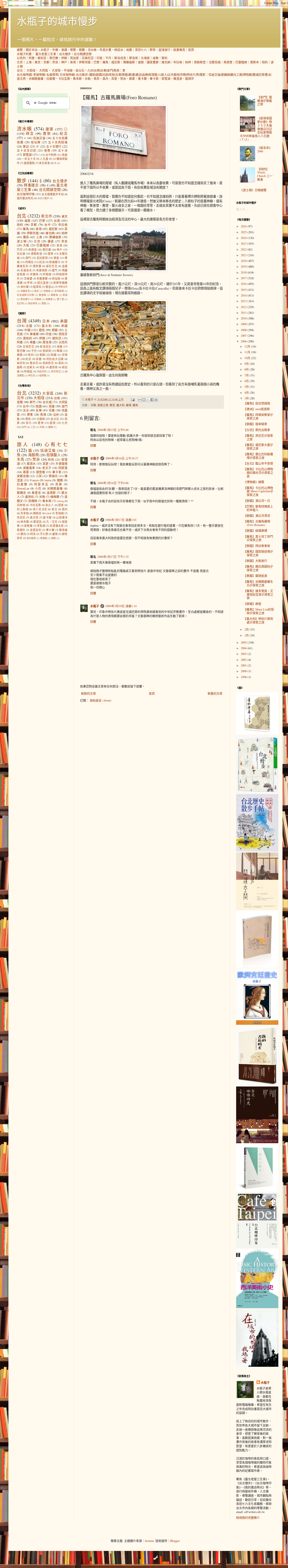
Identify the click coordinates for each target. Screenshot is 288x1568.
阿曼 (32, 58)
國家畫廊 (153, 62)
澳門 (28, 258)
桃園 (39, 406)
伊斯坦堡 (85, 62)
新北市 (46, 216)
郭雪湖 (165, 78)
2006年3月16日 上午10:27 (121, 458)
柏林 (188, 62)
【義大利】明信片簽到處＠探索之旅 (258, 620)
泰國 (42, 355)
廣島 (26, 237)
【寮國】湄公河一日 (257, 501)
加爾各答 (25, 290)
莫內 (105, 78)
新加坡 (56, 278)
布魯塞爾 (42, 278)
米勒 (88, 78)
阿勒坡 (47, 274)
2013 (244, 301)
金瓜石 (79, 70)
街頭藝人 (154, 74)
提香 (61, 505)
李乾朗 (41, 525)
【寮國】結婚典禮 (255, 530)
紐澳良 (37, 286)
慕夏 (132, 78)
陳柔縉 (63, 530)
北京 (20, 62)
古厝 (118, 74)
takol (48, 513)
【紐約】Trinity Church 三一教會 (265, 174)
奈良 (55, 62)
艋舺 (56, 414)
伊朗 (64, 58)
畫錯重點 (29, 163)
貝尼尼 (21, 517)
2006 (244, 341)
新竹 (33, 402)
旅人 (164, 74)
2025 (244, 232)
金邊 (65, 266)
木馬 (20, 459)
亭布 (30, 282)
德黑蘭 (37, 266)
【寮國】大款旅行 (255, 561)
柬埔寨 (34, 334)
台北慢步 (65, 54)
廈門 (55, 270)
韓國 (59, 351)
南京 (36, 290)
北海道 (145, 58)
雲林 (51, 253)
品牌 (145, 74)
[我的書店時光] (257, 1084)
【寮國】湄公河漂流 (257, 516)
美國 (64, 321)
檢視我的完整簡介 (248, 1518)
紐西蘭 (42, 375)
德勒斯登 (200, 62)
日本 (46, 321)
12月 (247, 346)
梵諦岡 (47, 351)
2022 (244, 249)
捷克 (42, 330)
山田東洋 (61, 517)
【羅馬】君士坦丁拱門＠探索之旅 (258, 538)
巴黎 (97, 62)
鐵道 (92, 74)
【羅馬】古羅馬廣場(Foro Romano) (257, 523)
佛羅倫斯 (129, 62)
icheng (60, 501)
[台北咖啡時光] (257, 1142)
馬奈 (97, 78)
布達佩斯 (42, 270)
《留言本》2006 (264, 149)
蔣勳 (53, 538)
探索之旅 (102, 405)
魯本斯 (77, 78)
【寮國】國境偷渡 (255, 576)
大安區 (56, 70)
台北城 (47, 402)
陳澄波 (177, 78)
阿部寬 (62, 468)
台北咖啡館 (24, 74)
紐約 (265, 62)
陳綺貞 (37, 513)
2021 (244, 255)
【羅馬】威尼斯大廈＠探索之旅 (258, 446)
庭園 (99, 74)
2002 (244, 660)
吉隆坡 (46, 290)
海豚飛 (33, 454)
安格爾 (28, 525)
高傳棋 (32, 501)
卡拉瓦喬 (64, 78)
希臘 (33, 342)
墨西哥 (53, 367)
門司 (20, 249)
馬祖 (116, 70)
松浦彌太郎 (57, 525)
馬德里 (227, 62)
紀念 (63, 133)
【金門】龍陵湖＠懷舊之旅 (264, 100)
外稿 (55, 50)
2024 (244, 238)
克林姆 (21, 505)
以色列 (21, 58)
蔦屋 (64, 155)
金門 (110, 70)
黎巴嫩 (53, 58)
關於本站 (32, 50)
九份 (90, 70)
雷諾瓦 (37, 521)
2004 (244, 648)
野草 (153, 50)
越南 (19, 367)
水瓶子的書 (24, 54)
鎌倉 (51, 241)
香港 (59, 245)
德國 (55, 330)
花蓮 (52, 410)
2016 (244, 284)
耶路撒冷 (54, 262)
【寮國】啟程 (252, 604)
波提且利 (35, 530)
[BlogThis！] (144, 400)
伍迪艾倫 (214, 74)
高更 (114, 78)
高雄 (52, 406)
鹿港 (53, 423)
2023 (244, 243)
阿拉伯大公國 (55, 359)
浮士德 (44, 534)
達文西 (21, 78)
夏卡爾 (142, 78)
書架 (47, 133)
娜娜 (60, 480)
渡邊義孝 (29, 468)
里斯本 (254, 62)
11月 (247, 352)
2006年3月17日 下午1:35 (113, 557)
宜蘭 (20, 402)
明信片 (191, 74)
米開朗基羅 (36, 78)
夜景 (47, 150)
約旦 (42, 262)
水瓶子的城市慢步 (57, 21)
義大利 (120, 405)
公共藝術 (173, 74)
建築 (50, 129)
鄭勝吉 (21, 493)
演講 (64, 50)
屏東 (30, 414)
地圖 (129, 50)
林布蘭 (24, 521)
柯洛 (33, 534)
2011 (244, 313)
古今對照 (51, 155)
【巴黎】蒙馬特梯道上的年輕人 (258, 508)
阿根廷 (28, 371)
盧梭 (55, 534)
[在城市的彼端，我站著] (257, 1366)
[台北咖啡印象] (257, 1247)
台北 (20, 70)
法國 (29, 326)
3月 (247, 398)
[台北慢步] (257, 792)
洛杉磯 (24, 286)
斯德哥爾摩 (60, 282)
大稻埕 (31, 70)
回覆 (93, 445)
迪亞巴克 (51, 266)
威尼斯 (115, 62)
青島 (65, 294)
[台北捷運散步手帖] (257, 966)
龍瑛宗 (189, 78)
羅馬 (105, 62)
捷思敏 (40, 472)
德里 (56, 258)
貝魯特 (34, 274)
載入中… (242, 209)
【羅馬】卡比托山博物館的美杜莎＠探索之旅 (258, 472)
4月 (247, 392)
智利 (164, 58)
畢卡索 (154, 78)
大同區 (43, 70)
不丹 (108, 58)
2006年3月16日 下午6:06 (113, 483)
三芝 (33, 427)
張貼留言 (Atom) (100, 700)
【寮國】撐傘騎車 (255, 424)
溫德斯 (51, 493)
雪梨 (44, 303)
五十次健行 (53, 146)
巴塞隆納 (241, 62)
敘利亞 (42, 58)
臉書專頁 (179, 50)
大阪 (26, 245)
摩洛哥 (133, 58)
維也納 (165, 62)
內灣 (41, 427)
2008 (244, 330)
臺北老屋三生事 (45, 54)
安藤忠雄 (23, 476)
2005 (244, 642)
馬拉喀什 (25, 299)
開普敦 (54, 294)
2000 (244, 671)
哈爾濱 (49, 299)
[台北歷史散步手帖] (257, 850)
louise (47, 480)
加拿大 (31, 367)
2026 (244, 226)
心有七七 (55, 444)
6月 (247, 381)
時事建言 (31, 185)
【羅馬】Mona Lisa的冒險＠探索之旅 (259, 611)
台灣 (22, 320)
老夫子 (46, 468)
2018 (244, 272)
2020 (244, 261)
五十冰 (62, 150)
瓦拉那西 (42, 258)
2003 (244, 654)
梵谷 (123, 78)
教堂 (112, 405)
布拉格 (177, 62)
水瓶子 (44, 50)
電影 (203, 74)
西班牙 (63, 334)
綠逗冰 (118, 50)
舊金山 (50, 286)
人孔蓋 (44, 159)
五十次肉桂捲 (57, 142)
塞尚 (23, 534)
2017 (244, 278)
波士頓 (22, 241)
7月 (247, 375)
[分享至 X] (148, 400)
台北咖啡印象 (26, 194)
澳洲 (61, 363)
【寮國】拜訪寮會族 (257, 546)
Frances (34, 480)
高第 (58, 484)
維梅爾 (54, 497)
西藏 (53, 355)
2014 (244, 295)
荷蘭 (39, 359)
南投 (28, 419)
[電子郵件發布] (132, 399)
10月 (247, 358)
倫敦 (141, 62)
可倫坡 (37, 299)
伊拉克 (31, 375)
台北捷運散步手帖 (53, 194)
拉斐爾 (50, 78)
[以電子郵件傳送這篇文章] (140, 400)
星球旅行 (164, 50)
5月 (247, 387)
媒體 (82, 50)
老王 (54, 509)
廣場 (128, 405)
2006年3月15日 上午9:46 (113, 430)
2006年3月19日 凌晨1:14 (121, 606)
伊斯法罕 (62, 286)
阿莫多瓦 (41, 484)
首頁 (191, 50)
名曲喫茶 (52, 74)
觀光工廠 (236, 74)
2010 (244, 318)
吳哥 (73, 62)
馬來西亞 (48, 363)
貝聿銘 (24, 513)
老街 (112, 74)
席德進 (43, 538)
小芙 (39, 476)
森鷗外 (21, 530)
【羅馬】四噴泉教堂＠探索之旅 (258, 416)
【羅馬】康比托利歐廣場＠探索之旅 (258, 456)
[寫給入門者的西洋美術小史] (257, 1307)
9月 (247, 364)
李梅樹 (59, 513)
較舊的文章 (215, 693)
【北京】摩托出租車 (257, 430)
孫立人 (49, 505)
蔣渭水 (31, 463)
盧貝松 (29, 497)
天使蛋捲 (61, 463)
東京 (37, 62)
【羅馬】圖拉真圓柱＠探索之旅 (258, 568)
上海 (29, 62)
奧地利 (27, 338)
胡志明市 (32, 303)
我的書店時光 (25, 198)
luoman (149, 1541)
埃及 (42, 367)
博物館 (247, 74)
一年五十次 (29, 159)
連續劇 (225, 74)
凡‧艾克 (52, 521)
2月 (247, 629)
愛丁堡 (60, 299)
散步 (22, 180)
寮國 (20, 355)
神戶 (64, 62)
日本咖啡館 (67, 74)
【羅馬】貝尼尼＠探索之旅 (258, 437)
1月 (247, 635)
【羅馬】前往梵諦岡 (257, 403)
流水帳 (92, 50)
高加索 (74, 58)
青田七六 (141, 50)
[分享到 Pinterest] (156, 400)
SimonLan (23, 488)
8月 (247, 369)
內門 (24, 427)
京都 (46, 62)
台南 (97, 70)
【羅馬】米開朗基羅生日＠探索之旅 (258, 583)
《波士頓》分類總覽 (253, 190)
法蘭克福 (215, 62)
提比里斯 (43, 282)
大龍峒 (41, 419)
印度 (99, 58)
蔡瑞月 (53, 476)
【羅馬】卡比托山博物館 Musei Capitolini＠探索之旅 (258, 491)
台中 (47, 225)
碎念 (30, 133)
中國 (27, 330)
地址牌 (36, 142)
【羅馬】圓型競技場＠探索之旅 (258, 553)
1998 (244, 677)
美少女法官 (40, 509)
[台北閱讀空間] (257, 909)
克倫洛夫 (26, 270)
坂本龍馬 (31, 538)
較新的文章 (88, 693)
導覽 (73, 50)
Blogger (174, 1541)
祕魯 (156, 58)
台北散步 (82, 74)
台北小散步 (43, 198)
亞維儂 (28, 278)
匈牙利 (21, 363)
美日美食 (44, 163)
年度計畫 (105, 50)
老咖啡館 (39, 74)
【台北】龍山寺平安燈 (258, 463)
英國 (64, 326)
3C (37, 146)
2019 (244, 266)
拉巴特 (20, 303)
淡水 (26, 410)
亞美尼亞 (88, 58)
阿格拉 (29, 262)
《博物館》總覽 (254, 482)
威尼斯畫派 (263, 74)
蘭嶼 (50, 427)
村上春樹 (22, 509)
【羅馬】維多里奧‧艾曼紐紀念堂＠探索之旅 (258, 594)
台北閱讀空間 (83, 54)
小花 (38, 488)
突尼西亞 (56, 371)
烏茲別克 (42, 371)
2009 (244, 324)
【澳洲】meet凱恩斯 (257, 409)
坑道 (105, 74)
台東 (103, 70)
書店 (138, 74)
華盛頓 (42, 294)
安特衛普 (59, 290)
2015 (244, 290)
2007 (244, 336)
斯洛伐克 (120, 58)
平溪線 (68, 70)
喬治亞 (34, 363)
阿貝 (51, 459)
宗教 (183, 74)
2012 (244, 307)
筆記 (26, 146)
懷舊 (125, 74)
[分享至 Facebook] (152, 400)
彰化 (29, 423)
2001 (244, 665)
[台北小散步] (257, 1190)
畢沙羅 (50, 530)
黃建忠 (36, 493)
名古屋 (21, 253)
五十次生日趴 (26, 150)
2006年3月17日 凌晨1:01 (121, 520)
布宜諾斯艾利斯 (25, 294)
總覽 (20, 50)
